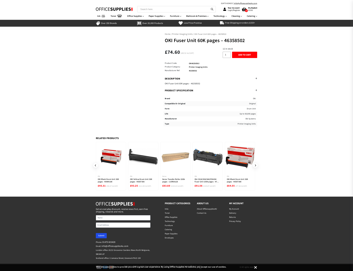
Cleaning (236, 16)
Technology (219, 16)
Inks (166, 209)
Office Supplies (134, 16)
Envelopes (169, 237)
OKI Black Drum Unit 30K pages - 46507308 (237, 180)
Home (167, 34)
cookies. (222, 266)
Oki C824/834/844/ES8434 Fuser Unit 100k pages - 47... (207, 180)
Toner (113, 16)
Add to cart (244, 54)
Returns (232, 217)
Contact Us (201, 213)
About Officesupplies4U (207, 209)
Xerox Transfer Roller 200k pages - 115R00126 (173, 180)
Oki (99, 176)
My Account (234, 209)
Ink (98, 16)
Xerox (164, 176)
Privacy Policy (235, 221)
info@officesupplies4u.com (245, 3)
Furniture (174, 16)
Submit (101, 235)
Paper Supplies (156, 16)
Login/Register (234, 10)
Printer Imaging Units (182, 34)
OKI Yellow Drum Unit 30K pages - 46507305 (141, 180)
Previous (94, 165)
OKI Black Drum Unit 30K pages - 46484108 (108, 180)
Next (254, 165)
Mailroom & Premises (196, 16)
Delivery (232, 213)
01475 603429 (226, 3)
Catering (251, 16)
